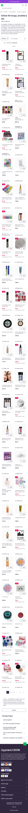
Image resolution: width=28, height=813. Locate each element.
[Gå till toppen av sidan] (24, 744)
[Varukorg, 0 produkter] (22, 5)
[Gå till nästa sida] (23, 692)
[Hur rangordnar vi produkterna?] (4, 43)
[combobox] (14, 8)
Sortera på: (9, 42)
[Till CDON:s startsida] (2, 5)
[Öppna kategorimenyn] (25, 5)
